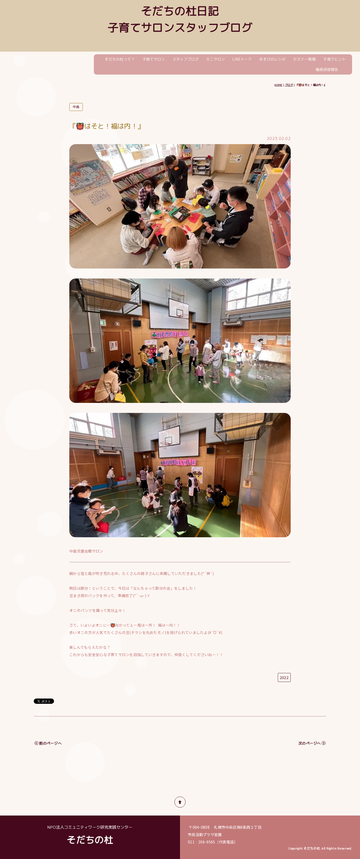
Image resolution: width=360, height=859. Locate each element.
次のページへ (309, 743)
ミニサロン (215, 59)
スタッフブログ (185, 59)
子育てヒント (334, 59)
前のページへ (50, 743)
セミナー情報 (304, 59)
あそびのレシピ (272, 59)
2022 (284, 677)
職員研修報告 (327, 69)
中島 (76, 107)
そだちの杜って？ (120, 59)
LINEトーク (242, 59)
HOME (278, 85)
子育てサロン (153, 59)
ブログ (289, 85)
